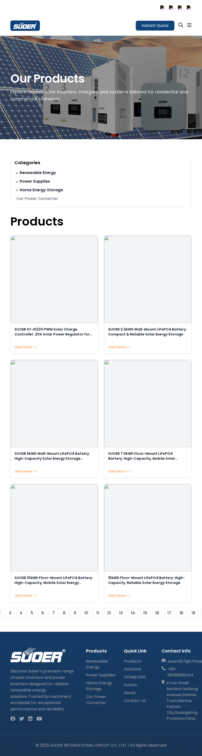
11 (98, 613)
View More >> (26, 347)
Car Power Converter (37, 198)
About (130, 693)
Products (132, 661)
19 (193, 613)
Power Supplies (35, 181)
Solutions (132, 669)
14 (133, 613)
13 (121, 613)
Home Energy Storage (41, 190)
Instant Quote (155, 25)
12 (109, 613)
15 (145, 613)
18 (181, 613)
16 (157, 613)
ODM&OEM (134, 677)
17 (169, 613)
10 (86, 613)
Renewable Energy (38, 172)
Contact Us (135, 700)
